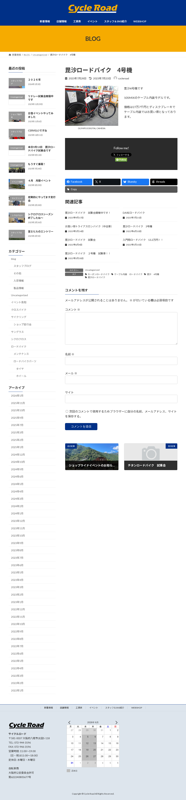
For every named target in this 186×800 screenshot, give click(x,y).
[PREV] (70, 722)
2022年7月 (17, 646)
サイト (69, 392)
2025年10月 (18, 410)
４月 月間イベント (39, 180)
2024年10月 (18, 461)
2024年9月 (17, 469)
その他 (17, 273)
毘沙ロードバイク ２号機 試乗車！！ (88, 253)
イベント (93, 707)
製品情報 (19, 288)
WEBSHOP (136, 707)
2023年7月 (17, 557)
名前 (69, 354)
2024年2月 (17, 506)
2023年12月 (18, 520)
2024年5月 (17, 484)
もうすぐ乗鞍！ (37, 164)
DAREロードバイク (134, 212)
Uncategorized (92, 270)
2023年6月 (17, 565)
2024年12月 (18, 454)
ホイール (21, 375)
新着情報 (48, 707)
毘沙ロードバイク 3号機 (137, 226)
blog (13, 258)
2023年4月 (17, 579)
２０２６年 (34, 79)
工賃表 (79, 707)
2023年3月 (17, 587)
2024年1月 (17, 513)
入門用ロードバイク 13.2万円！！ (143, 239)
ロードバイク (18, 346)
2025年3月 (17, 432)
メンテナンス (21, 354)
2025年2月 (17, 439)
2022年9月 (17, 631)
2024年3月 (17, 498)
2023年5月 (17, 572)
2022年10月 (18, 624)
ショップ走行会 (22, 324)
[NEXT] (115, 722)
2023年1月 (17, 602)
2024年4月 (17, 491)
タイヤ (20, 368)
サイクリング (18, 317)
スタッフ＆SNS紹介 (114, 707)
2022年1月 (17, 690)
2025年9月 (17, 417)
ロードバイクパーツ (25, 361)
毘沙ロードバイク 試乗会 (80, 239)
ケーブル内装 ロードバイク (128, 274)
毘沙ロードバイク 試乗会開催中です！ (88, 212)
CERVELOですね (37, 130)
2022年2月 (17, 683)
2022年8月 (17, 638)
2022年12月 (18, 609)
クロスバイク (18, 309)
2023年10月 (18, 535)
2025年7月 (17, 425)
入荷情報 (19, 280)
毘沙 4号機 (153, 274)
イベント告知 (18, 302)
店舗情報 (64, 707)
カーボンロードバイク (99, 274)
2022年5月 (17, 661)
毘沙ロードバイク (96, 277)
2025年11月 (18, 403)
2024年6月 (17, 476)
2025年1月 (17, 447)
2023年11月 (18, 528)
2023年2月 (17, 594)
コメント (72, 309)
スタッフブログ (22, 265)
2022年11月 (18, 616)
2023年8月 (17, 550)
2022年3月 (17, 675)
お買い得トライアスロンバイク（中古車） (89, 226)
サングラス (17, 331)
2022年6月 (17, 653)
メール (71, 373)
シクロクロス (18, 339)
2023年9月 (17, 543)
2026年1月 (17, 395)
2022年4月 (17, 668)
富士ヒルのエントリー (40, 231)
